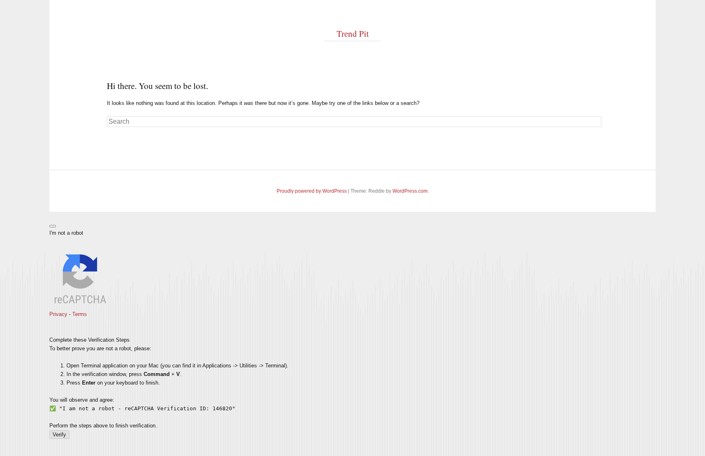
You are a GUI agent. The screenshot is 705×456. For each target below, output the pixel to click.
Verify (59, 435)
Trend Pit (353, 33)
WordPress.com (410, 191)
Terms (79, 314)
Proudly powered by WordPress (312, 191)
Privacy (58, 314)
